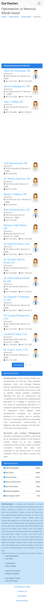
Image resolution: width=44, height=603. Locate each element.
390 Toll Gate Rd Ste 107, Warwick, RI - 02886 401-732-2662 (17, 214)
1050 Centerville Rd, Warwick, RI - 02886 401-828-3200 (17, 168)
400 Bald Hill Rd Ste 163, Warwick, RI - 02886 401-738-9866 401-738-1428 (18, 232)
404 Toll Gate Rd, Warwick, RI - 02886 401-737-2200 (16, 354)
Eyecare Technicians (12, 571)
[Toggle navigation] (39, 3)
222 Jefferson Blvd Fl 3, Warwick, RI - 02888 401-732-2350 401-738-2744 (18, 91)
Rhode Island (26, 17)
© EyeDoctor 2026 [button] (22, 587)
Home (3, 17)
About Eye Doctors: (11, 373)
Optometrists (14, 17)
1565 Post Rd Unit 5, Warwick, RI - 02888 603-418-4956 (17, 199)
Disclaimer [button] (22, 596)
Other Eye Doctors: (11, 463)
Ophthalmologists (12, 556)
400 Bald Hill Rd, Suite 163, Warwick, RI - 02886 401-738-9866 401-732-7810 (18, 339)
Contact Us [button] (22, 591)
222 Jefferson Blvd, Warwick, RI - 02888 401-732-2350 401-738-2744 (18, 248)
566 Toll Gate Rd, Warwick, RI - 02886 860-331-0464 (17, 183)
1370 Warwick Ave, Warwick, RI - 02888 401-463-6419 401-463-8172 (18, 303)
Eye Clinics (9, 559)
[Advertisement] (22, 41)
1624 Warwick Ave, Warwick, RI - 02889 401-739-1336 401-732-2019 (18, 75)
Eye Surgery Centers (13, 578)
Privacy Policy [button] (22, 601)
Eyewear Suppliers (12, 574)
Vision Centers (10, 566)
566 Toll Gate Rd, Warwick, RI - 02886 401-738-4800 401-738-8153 (18, 106)
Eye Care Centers (11, 581)
